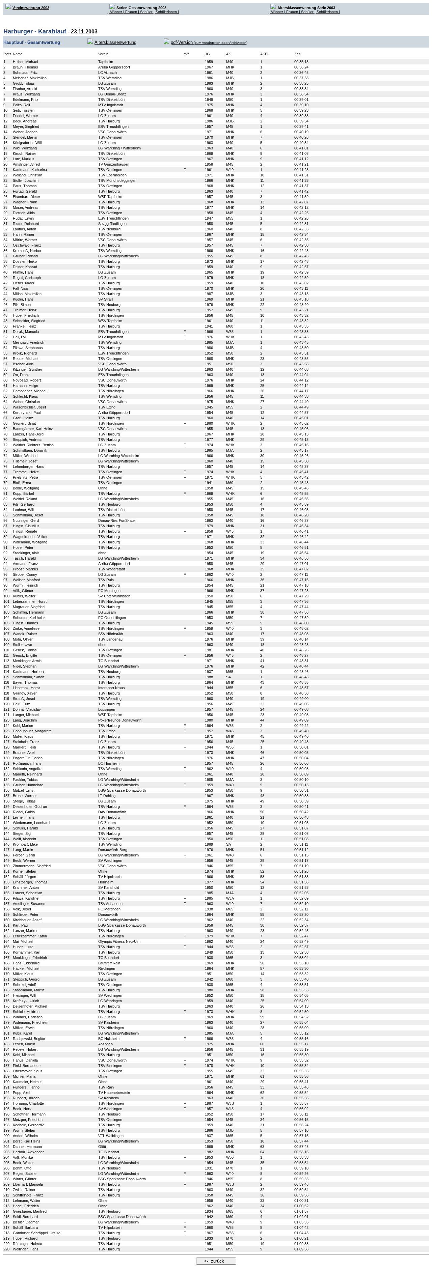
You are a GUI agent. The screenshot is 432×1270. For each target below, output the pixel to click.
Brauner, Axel (23, 753)
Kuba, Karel (22, 1033)
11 (5, 116)
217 (6, 1227)
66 (5, 413)
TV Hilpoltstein (110, 877)
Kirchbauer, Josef (27, 920)
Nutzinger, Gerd (26, 520)
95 (5, 569)
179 (6, 1022)
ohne (102, 553)
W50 (230, 1157)
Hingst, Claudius (26, 526)
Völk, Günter (23, 591)
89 (5, 537)
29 (5, 213)
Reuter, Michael (25, 359)
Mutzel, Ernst (23, 790)
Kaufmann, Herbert (28, 672)
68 (5, 423)
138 (6, 801)
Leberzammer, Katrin (30, 936)
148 (6, 855)
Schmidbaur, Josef (28, 515)
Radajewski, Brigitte (29, 1039)
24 (5, 186)
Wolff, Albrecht (24, 839)
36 (5, 251)
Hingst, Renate (25, 531)
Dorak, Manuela (26, 332)
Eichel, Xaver (23, 283)
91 (5, 547)
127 (6, 742)
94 (5, 564)
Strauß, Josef (24, 699)
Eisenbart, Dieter (26, 197)
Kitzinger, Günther (27, 369)
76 (5, 466)
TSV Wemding (110, 78)
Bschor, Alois (23, 364)
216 (6, 1222)
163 (6, 936)
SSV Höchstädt (110, 634)
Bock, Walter (23, 1163)
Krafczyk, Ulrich (26, 1001)
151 (6, 871)
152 (6, 877)
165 (6, 947)
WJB (230, 1103)
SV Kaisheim (108, 1022)
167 (6, 958)
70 (5, 434)
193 (6, 1098)
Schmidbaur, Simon (28, 677)
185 (6, 1055)
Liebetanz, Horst (26, 688)
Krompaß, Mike (25, 844)
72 (5, 445)
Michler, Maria (24, 1076)
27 (5, 202)
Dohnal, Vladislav (27, 709)
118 (6, 693)
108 (6, 639)
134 (6, 780)
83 (5, 504)
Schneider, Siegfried (29, 321)
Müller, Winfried (25, 456)
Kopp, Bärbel (23, 493)
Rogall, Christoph (27, 278)
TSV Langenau (110, 639)
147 (6, 850)
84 (5, 510)
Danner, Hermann (27, 1147)
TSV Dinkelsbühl (111, 99)
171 (6, 979)
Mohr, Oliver (23, 639)
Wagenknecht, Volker (30, 537)
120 (6, 704)
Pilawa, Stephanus (28, 348)
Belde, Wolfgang (26, 488)
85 (5, 515)
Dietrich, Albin (24, 213)
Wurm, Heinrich (25, 585)
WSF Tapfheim (110, 197)
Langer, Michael (25, 715)
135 (6, 785)
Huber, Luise (23, 947)
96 (5, 574)
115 (6, 677)
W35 (230, 332)
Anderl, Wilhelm (25, 1136)
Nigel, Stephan (24, 666)
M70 (229, 1168)
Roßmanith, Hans (27, 763)
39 (5, 267)
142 (6, 823)
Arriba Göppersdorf (114, 67)
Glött (102, 1147)
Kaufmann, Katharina (30, 170)
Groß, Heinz (23, 418)
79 (5, 483)
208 (6, 1179)
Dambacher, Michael (29, 391)
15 (5, 137)
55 (5, 353)
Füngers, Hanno (26, 1087)
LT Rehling (106, 796)
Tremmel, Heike (26, 472)
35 (5, 245)
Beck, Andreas (25, 121)
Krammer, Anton (26, 887)
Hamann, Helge (25, 386)
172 (6, 985)
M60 (229, 326)
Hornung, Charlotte (28, 1103)
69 (5, 429)
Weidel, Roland (25, 499)
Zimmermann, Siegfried (32, 866)
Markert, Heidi (24, 747)
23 (5, 180)
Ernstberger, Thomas (30, 882)
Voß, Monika (23, 1157)
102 (6, 607)
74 (5, 456)
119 (6, 699)
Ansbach (105, 1044)
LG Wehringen (110, 1001)
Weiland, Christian (27, 175)
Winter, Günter (24, 1179)
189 (6, 1076)
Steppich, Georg (26, 979)
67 (5, 418)
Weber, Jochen (25, 132)
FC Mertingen (109, 591)
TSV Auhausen (110, 904)
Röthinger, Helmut (27, 1244)
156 (6, 898)
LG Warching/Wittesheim (118, 256)
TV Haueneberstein (114, 1093)
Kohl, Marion (23, 726)
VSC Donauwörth (112, 132)
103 (6, 612)
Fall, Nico (20, 288)
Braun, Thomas (25, 67)
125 (6, 731)
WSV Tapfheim (110, 321)
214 (6, 1211)
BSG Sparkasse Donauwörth (122, 790)
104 (6, 618)
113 (6, 666)
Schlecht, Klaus (25, 396)
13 (5, 126)
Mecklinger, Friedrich (30, 958)
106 (6, 628)
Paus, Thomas (25, 186)
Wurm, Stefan (24, 1130)
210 (6, 1190)
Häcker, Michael (26, 968)
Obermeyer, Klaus (28, 1071)
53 (5, 342)
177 (6, 1012)
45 (5, 299)
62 (5, 391)
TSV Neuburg (109, 229)
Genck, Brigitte (25, 655)
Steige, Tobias (24, 801)
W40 (230, 170)
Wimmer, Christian (28, 1017)
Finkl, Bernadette (26, 1066)
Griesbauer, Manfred (30, 1211)
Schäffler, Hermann (28, 612)
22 (5, 175)
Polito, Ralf (21, 105)
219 (6, 1238)
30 (5, 218)
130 (6, 758)
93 (5, 558)
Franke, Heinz (24, 326)
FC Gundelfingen (112, 618)
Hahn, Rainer (23, 234)
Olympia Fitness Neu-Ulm (119, 941)
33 (5, 234)
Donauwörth (108, 914)
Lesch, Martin (24, 1044)
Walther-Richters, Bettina (33, 445)
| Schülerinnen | (166, 12)
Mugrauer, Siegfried (29, 607)
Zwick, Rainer (24, 1190)
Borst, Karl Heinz (26, 1141)
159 (6, 914)
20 (5, 164)
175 (6, 1001)
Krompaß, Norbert (28, 251)
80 (5, 488)
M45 (229, 126)
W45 (230, 531)
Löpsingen (106, 709)
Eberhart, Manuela (28, 1184)
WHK (230, 337)
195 (6, 1109)
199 (6, 1130)
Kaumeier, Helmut (27, 1082)
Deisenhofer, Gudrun (30, 807)
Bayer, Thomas (25, 682)
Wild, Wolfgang (25, 148)
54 (5, 348)
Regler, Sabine (24, 1174)
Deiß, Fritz (21, 704)
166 (6, 952)
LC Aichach (107, 72)
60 (5, 380)
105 (6, 623)
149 (6, 860)
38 (5, 261)
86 (5, 520)
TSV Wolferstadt (111, 569)
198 (6, 1125)
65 (5, 407)
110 (6, 650)
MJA (230, 342)
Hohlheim (105, 882)
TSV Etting (106, 407)
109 (6, 645)
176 (6, 1006)
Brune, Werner (25, 796)
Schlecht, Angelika (28, 769)
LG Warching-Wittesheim (118, 456)
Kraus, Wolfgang (26, 94)
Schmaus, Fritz (25, 72)
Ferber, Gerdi (24, 855)
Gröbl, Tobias (24, 83)
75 (5, 461)
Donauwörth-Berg (112, 850)
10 (5, 110)
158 (6, 909)
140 (6, 812)
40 (5, 272)
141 (6, 817)
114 (6, 672)
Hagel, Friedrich (26, 1206)
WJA (230, 898)
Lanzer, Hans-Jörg (28, 434)
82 (5, 499)
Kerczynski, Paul (26, 413)
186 (6, 1060)
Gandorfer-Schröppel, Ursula (36, 1233)
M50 (229, 99)
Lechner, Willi (23, 510)
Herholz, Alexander (28, 1152)
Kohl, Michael (23, 1055)
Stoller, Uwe (22, 645)
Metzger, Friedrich (28, 1120)
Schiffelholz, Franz (28, 1195)
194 (6, 1103)
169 (6, 968)
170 (6, 974)
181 (6, 1033)
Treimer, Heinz (25, 310)
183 (6, 1044)
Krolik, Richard (25, 353)
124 (6, 726)
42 (5, 283)
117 (6, 688)
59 (5, 375)
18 (5, 153)
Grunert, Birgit (24, 423)
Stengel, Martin (25, 137)
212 (6, 1200)
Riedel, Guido (24, 812)
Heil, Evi (19, 337)
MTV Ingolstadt (110, 105)
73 (5, 450)
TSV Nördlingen (111, 315)
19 (5, 159)
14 (5, 132)
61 (5, 386)
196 (6, 1114)
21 (5, 170)
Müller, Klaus (23, 736)
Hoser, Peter (23, 547)
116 (6, 682)
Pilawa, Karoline (25, 898)
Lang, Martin (23, 850)
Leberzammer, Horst (30, 601)
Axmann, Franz (25, 564)
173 (6, 990)
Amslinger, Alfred (26, 164)
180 (6, 1028)
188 (6, 1071)
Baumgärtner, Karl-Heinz (33, 429)
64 (5, 402)
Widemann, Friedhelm (30, 1022)
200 (6, 1136)
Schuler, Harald (25, 828)
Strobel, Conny (25, 574)
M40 (229, 62)
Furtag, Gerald (25, 191)
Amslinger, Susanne (29, 904)
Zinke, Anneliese (26, 628)
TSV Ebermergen (112, 175)
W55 (230, 747)
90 (5, 542)
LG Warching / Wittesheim (119, 148)
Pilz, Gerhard (23, 504)
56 (5, 359)
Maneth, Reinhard (27, 774)
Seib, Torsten (23, 110)
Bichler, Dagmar (26, 1222)
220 (6, 1244)
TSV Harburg (109, 121)
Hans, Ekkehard (26, 963)
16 (5, 143)
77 (5, 472)
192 (6, 1093)
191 (6, 1087)
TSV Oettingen (110, 110)
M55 (229, 218)
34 (5, 240)
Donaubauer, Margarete (32, 731)
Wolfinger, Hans (25, 1249)
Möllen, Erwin (23, 1028)
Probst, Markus (25, 569)
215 (6, 1217)
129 (6, 753)
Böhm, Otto (22, 1168)
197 (6, 1120)
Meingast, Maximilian (30, 78)
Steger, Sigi (22, 833)
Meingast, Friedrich (28, 342)
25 (5, 191)
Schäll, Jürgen (24, 877)
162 (6, 931)
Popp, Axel (21, 1093)
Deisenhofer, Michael (30, 1006)
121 (6, 709)
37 (5, 256)
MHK (230, 67)
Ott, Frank (21, 375)
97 (5, 580)
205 (6, 1163)
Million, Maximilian (27, 294)
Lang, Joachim (25, 720)
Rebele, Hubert (25, 1049)
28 (5, 207)
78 (5, 477)
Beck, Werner (24, 860)
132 (6, 769)
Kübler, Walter (24, 596)
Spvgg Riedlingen (112, 224)
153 (6, 882)
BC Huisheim (108, 763)
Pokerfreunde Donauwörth (119, 720)
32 (5, 229)
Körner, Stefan (24, 871)
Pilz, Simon (22, 305)
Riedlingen (106, 968)
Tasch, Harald (24, 558)
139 (6, 807)
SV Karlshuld (108, 887)
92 (5, 553)
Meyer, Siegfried (26, 126)
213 (6, 1206)
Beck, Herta (22, 1109)
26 (5, 197)
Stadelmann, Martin (28, 990)
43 (5, 288)
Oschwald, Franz (27, 245)
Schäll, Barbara (25, 1227)
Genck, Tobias (25, 650)
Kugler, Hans (23, 299)
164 (6, 941)
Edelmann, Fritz (25, 99)
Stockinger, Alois (26, 553)
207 (6, 1174)
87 (5, 526)
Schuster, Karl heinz (29, 618)
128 (6, 747)
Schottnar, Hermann (29, 1114)
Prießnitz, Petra (25, 477)
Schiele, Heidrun (26, 1012)
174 (6, 995)
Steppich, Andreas (28, 440)
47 (5, 310)
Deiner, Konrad (25, 267)
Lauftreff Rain (109, 963)
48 (5, 315)
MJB (230, 78)
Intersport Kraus (111, 688)
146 (6, 844)
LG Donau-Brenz (112, 94)
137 (6, 796)
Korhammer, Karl (26, 952)
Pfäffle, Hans (23, 272)
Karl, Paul (20, 925)
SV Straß (105, 299)
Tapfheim (105, 62)
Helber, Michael (25, 62)
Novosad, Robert (27, 380)
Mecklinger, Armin (27, 661)
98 (5, 585)
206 (6, 1168)
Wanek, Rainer (25, 634)
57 (5, 364)
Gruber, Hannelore (28, 785)
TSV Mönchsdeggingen (117, 180)
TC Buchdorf (108, 661)
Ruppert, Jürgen (26, 1098)
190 (6, 1082)
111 (6, 655)
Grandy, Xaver (25, 693)
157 (6, 904)
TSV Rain (106, 580)
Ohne (102, 488)
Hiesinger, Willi (24, 995)
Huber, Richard (25, 1238)
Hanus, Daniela (25, 1060)
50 (5, 326)
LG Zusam (107, 83)
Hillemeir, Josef (25, 461)
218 (6, 1233)
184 (6, 1049)
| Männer (115, 12)
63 (5, 396)
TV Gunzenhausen (113, 164)
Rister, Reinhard (26, 224)
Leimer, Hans (23, 817)
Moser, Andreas (25, 207)
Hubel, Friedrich (26, 315)
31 (5, 224)
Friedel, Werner (25, 116)
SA (228, 677)
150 (6, 866)
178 (6, 1017)
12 (5, 121)
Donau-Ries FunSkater (117, 520)
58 (5, 369)
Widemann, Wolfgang (30, 542)
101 (6, 601)
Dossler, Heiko (25, 261)
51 (5, 332)
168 (6, 963)
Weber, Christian (26, 402)
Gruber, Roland (25, 256)
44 (5, 294)
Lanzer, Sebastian (27, 893)
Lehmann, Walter (26, 1200)
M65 (229, 672)
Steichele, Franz (26, 742)
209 (6, 1184)
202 (6, 1147)
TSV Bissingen (110, 1066)
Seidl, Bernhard (25, 1217)
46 (5, 305)
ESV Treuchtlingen (113, 126)
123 (6, 720)
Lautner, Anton (24, 229)
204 (6, 1157)
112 (6, 661)
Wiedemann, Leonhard (31, 823)
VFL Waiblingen (111, 1136)
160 (6, 920)
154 (6, 887)
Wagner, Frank (25, 202)
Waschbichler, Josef (29, 407)
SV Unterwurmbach (114, 596)
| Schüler (146, 12)
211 (6, 1195)
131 (6, 763)
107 (6, 634)
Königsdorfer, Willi (27, 143)
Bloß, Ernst (22, 483)
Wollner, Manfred (26, 580)
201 (6, 1141)
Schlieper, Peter (25, 914)
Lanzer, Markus (25, 931)
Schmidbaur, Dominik (30, 450)
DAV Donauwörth (112, 812)
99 (5, 591)
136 (6, 790)
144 (6, 833)
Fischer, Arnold (25, 89)
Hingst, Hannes (25, 623)
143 (6, 828)
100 (6, 596)
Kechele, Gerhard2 (28, 1125)
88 (5, 531)
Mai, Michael (23, 941)
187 (6, 1066)
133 (6, 774)
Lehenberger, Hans (28, 466)
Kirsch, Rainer (24, 153)
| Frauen (130, 12)
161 (6, 925)
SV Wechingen (110, 860)
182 (6, 1039)
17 (5, 148)
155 (6, 893)
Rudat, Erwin (23, 218)
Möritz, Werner (25, 240)
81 (5, 493)
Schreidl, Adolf (24, 985)
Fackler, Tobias (25, 780)
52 (5, 337)
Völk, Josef (22, 909)
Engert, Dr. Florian (28, 758)
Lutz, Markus (23, 159)
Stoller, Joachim (25, 180)
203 (6, 1152)
